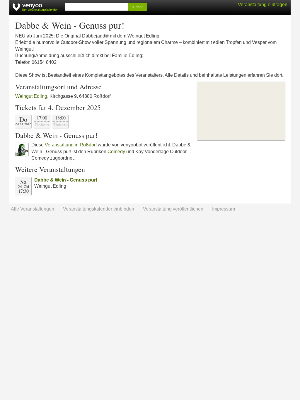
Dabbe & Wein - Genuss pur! (65, 179)
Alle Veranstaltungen (32, 208)
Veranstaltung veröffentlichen (173, 208)
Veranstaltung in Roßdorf (71, 144)
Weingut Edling (31, 96)
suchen (138, 7)
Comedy (116, 151)
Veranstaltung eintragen (262, 4)
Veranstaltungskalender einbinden (98, 208)
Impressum (223, 208)
